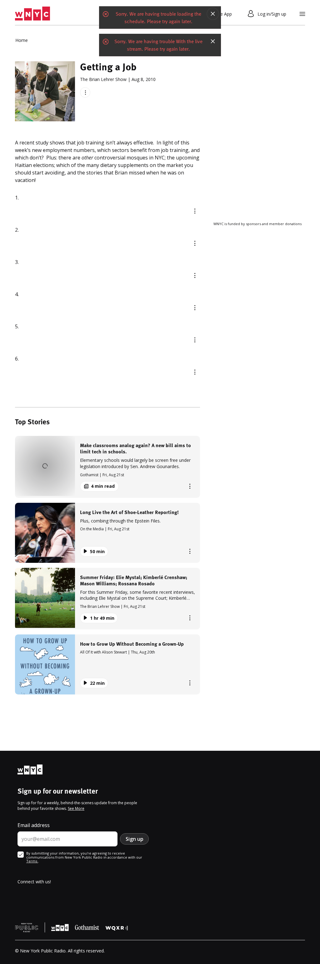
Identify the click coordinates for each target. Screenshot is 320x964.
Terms (32, 861)
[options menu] (85, 92)
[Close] (212, 13)
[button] (107, 466)
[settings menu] (302, 14)
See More (76, 808)
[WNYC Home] (32, 14)
